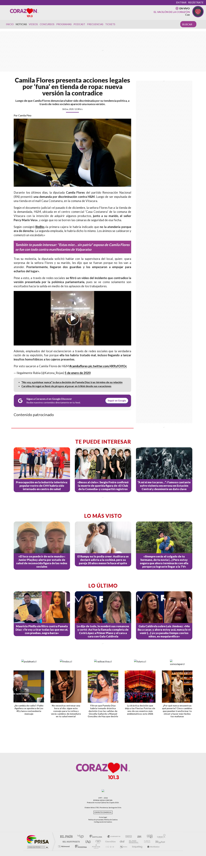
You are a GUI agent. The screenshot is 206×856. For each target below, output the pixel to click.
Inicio (10, 24)
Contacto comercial (103, 812)
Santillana (97, 837)
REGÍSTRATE (195, 2)
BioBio (39, 227)
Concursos (47, 24)
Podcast (79, 24)
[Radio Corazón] (24, 12)
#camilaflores (78, 366)
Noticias (21, 24)
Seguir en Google (117, 400)
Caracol (160, 837)
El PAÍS (66, 837)
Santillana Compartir (114, 837)
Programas (64, 24)
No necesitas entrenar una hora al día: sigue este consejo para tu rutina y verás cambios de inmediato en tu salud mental (66, 711)
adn (148, 837)
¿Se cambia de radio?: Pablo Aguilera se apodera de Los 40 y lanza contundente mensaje (28, 709)
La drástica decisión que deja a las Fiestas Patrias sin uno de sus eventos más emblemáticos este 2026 (140, 709)
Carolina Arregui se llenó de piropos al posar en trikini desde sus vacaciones (66, 386)
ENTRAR (181, 2)
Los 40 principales (82, 837)
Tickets (110, 24)
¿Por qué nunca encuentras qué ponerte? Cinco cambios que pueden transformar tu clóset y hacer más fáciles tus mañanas (177, 711)
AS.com (137, 837)
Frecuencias (95, 24)
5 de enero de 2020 (78, 373)
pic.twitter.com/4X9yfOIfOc (107, 366)
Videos (33, 24)
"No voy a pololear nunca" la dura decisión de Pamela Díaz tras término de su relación (71, 382)
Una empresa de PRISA (37, 839)
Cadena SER (127, 837)
